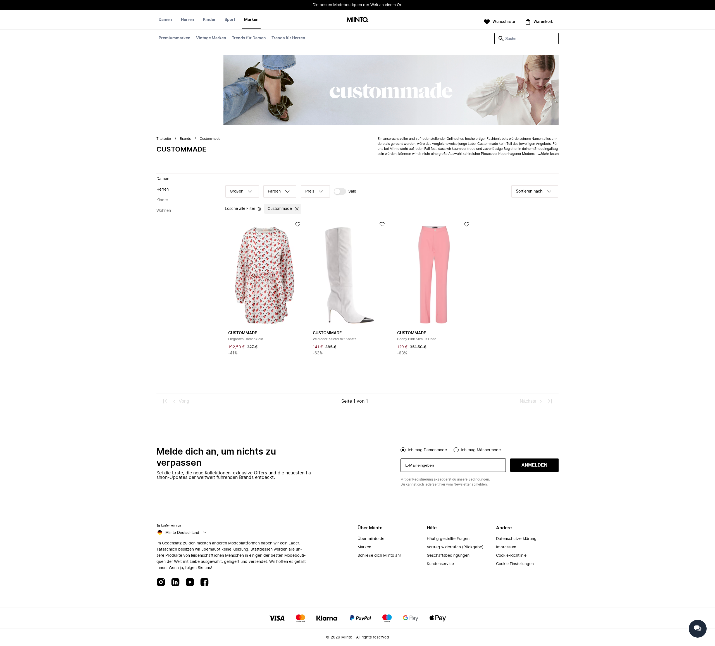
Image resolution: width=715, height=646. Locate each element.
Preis (309, 191)
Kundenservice (440, 564)
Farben (274, 191)
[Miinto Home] (357, 20)
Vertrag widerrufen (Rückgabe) (455, 547)
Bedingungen (478, 479)
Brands (185, 138)
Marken (251, 20)
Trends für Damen (249, 38)
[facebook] (204, 582)
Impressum (506, 547)
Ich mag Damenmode (427, 450)
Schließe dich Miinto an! (379, 556)
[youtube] (189, 582)
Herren (187, 20)
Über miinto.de (371, 539)
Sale (352, 191)
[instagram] (160, 582)
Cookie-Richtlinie (511, 556)
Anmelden (534, 465)
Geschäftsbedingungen (448, 556)
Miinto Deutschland (182, 532)
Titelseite (163, 138)
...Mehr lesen (548, 153)
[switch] (345, 191)
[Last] (549, 401)
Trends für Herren (288, 38)
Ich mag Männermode (481, 450)
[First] (165, 401)
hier (442, 484)
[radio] (403, 449)
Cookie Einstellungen (515, 564)
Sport (230, 20)
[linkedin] (175, 582)
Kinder (209, 20)
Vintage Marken (211, 38)
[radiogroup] (480, 449)
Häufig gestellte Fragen (448, 539)
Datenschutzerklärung (516, 539)
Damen (165, 20)
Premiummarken (174, 38)
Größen (236, 191)
